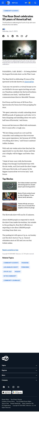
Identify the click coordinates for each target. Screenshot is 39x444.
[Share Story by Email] (22, 36)
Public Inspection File (27, 403)
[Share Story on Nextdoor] (17, 36)
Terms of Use (5, 403)
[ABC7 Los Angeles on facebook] (4, 387)
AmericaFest (29, 81)
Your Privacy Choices (16, 399)
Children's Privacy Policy (8, 401)
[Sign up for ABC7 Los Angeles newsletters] (18, 387)
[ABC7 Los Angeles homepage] (8, 2)
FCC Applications (6, 405)
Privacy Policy (5, 399)
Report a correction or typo (10, 250)
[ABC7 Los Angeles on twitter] (9, 387)
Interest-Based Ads (15, 403)
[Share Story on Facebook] (3, 36)
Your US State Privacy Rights (23, 401)
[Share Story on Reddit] (12, 36)
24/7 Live (15, 3)
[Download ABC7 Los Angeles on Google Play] (17, 392)
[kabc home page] (5, 358)
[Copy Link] (26, 36)
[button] (3, 3)
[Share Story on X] (8, 36)
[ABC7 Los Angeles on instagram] (13, 387)
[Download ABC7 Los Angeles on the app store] (6, 392)
